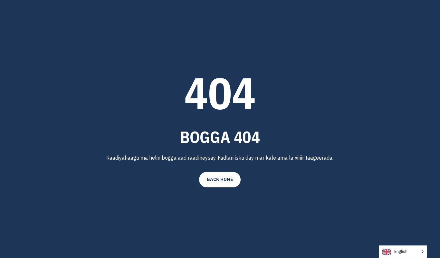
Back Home (220, 179)
